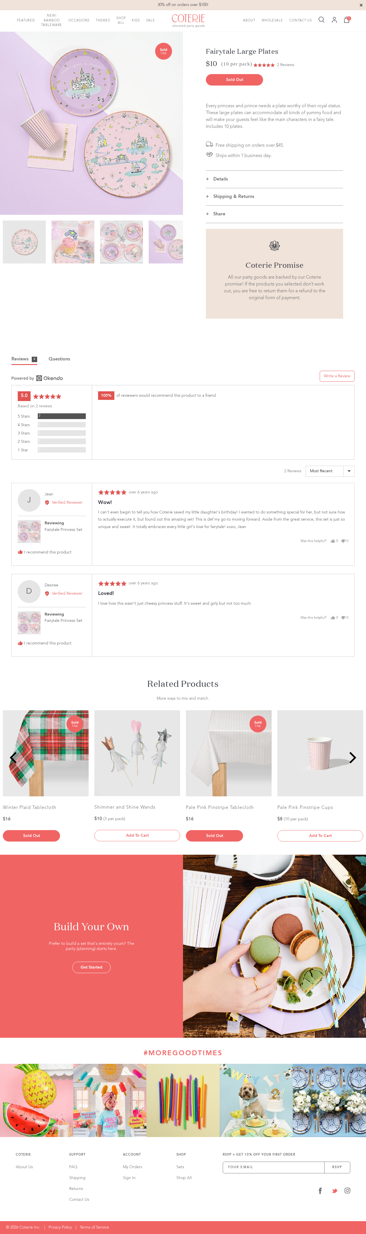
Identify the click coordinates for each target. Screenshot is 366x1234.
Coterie (23, 1154)
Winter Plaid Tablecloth (29, 808)
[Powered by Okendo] (37, 378)
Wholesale (272, 20)
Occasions (78, 20)
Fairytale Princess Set (63, 530)
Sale (150, 20)
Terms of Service (94, 1227)
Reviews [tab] (23, 359)
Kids (136, 20)
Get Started (91, 967)
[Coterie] (188, 21)
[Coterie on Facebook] (320, 1192)
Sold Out (234, 80)
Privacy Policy (60, 1227)
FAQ (73, 1167)
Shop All (121, 21)
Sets (180, 1167)
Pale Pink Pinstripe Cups (305, 808)
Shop (181, 1154)
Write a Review (337, 376)
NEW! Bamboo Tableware (51, 20)
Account (132, 1154)
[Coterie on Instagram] (347, 1192)
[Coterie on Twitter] (334, 1192)
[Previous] (14, 757)
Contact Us (300, 20)
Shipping (77, 1178)
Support (77, 1154)
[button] (273, 65)
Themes (103, 20)
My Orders (132, 1167)
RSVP (337, 1167)
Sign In (129, 1178)
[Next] (351, 757)
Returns (76, 1189)
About (249, 20)
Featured (26, 20)
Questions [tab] (59, 359)
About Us (24, 1167)
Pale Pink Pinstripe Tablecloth (220, 808)
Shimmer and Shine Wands (125, 807)
